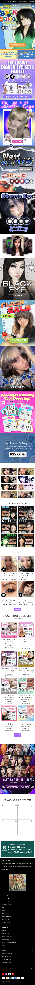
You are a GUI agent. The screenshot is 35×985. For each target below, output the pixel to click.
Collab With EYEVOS (7, 953)
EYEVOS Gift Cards (6, 959)
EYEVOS (17, 6)
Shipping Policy (6, 919)
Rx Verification (5, 933)
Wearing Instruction (6, 936)
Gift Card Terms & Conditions (9, 942)
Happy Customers (6, 962)
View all (17, 609)
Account (4, 910)
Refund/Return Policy (7, 916)
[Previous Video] (6, 246)
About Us (4, 930)
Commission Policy (6, 956)
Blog (3, 945)
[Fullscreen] (21, 238)
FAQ (3, 907)
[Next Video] (28, 246)
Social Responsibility (7, 939)
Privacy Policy (5, 913)
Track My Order (5, 901)
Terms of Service (6, 922)
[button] (17, 245)
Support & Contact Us (7, 904)
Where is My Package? (7, 899)
